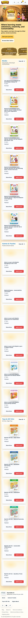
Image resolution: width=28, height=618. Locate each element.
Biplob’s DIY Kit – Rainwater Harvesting (11, 465)
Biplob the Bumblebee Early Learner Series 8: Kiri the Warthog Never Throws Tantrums (13, 168)
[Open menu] (25, 2)
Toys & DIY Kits (6, 601)
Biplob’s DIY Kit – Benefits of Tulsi (13, 574)
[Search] (14, 2)
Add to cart (19, 89)
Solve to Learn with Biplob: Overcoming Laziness (11, 402)
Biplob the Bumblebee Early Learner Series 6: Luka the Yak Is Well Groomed (13, 227)
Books (3, 597)
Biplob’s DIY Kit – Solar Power (12, 437)
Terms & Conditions (17, 609)
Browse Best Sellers (7, 40)
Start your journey (7, 36)
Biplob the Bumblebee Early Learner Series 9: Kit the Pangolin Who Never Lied (13, 139)
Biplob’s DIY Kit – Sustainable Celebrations (12, 546)
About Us (8, 609)
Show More (9, 89)
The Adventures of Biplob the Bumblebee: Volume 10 (12, 81)
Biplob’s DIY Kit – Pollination (12, 492)
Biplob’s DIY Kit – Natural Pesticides (14, 519)
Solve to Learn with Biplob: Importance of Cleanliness (11, 318)
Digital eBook (15, 601)
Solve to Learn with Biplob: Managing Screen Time (11, 262)
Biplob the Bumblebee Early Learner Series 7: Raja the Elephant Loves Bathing (13, 198)
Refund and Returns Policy (16, 612)
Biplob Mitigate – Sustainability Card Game (13, 291)
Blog (3, 609)
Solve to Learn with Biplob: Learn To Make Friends (13, 346)
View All (21, 61)
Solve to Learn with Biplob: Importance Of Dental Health (12, 374)
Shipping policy (5, 614)
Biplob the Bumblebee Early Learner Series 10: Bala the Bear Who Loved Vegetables (13, 110)
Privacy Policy (5, 612)
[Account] (18, 2)
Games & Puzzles (12, 597)
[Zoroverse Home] (6, 2)
